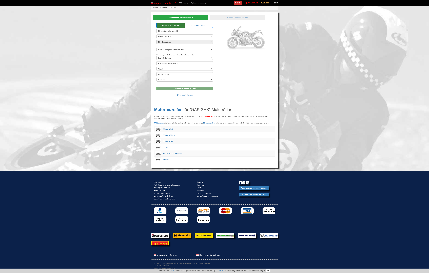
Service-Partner (159, 190)
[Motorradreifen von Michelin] (269, 235)
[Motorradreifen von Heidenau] (225, 235)
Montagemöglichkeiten (162, 193)
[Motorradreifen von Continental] (181, 235)
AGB (199, 188)
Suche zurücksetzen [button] (185, 95)
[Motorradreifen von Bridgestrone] (160, 235)
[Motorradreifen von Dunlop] (203, 235)
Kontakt (200, 182)
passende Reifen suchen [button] (185, 88)
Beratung (184, 3)
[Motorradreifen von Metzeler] (247, 235)
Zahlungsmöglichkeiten (162, 188)
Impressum (201, 185)
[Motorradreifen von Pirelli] (160, 243)
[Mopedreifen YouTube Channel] (247, 183)
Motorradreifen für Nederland (209, 255)
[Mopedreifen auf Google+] (243, 183)
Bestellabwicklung (199, 3)
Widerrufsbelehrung (204, 193)
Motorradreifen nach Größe (163, 196)
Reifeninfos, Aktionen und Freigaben (167, 185)
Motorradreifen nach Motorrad (164, 199)
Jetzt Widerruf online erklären (207, 196)
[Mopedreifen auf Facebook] (240, 183)
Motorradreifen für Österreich (166, 255)
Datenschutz (201, 190)
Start (156, 7)
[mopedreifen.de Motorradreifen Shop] (163, 3)
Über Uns (157, 182)
